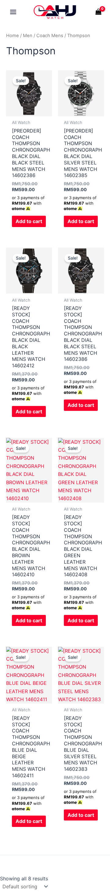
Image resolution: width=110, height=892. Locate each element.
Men (27, 35)
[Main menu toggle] (13, 12)
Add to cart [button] (29, 221)
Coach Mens (49, 35)
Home (12, 35)
